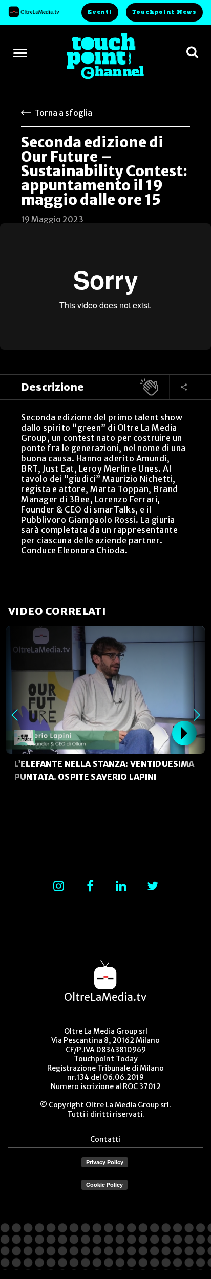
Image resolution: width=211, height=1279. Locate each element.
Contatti (105, 1139)
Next (196, 715)
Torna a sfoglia (63, 113)
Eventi (100, 12)
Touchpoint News (164, 12)
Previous (14, 715)
